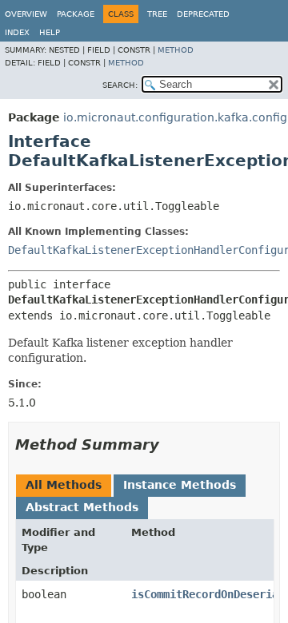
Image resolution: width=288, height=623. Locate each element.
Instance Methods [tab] (179, 484)
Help (49, 32)
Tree (157, 14)
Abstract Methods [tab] (82, 507)
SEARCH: (120, 85)
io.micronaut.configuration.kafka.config (175, 117)
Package (75, 14)
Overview (26, 14)
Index (17, 32)
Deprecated (203, 14)
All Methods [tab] (64, 484)
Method (176, 50)
